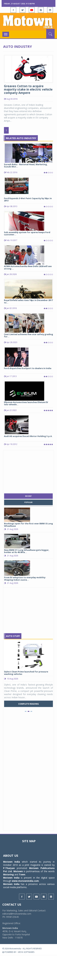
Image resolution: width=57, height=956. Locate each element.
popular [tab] (28, 502)
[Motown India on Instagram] (41, 10)
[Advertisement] (28, 471)
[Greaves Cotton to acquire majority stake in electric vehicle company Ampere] (28, 68)
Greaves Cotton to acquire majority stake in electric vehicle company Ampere (28, 89)
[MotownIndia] (28, 22)
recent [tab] (28, 496)
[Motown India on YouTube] (32, 10)
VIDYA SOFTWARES (26, 952)
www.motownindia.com (25, 880)
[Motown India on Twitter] (22, 10)
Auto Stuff (13, 635)
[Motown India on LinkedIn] (50, 10)
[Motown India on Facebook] (13, 10)
